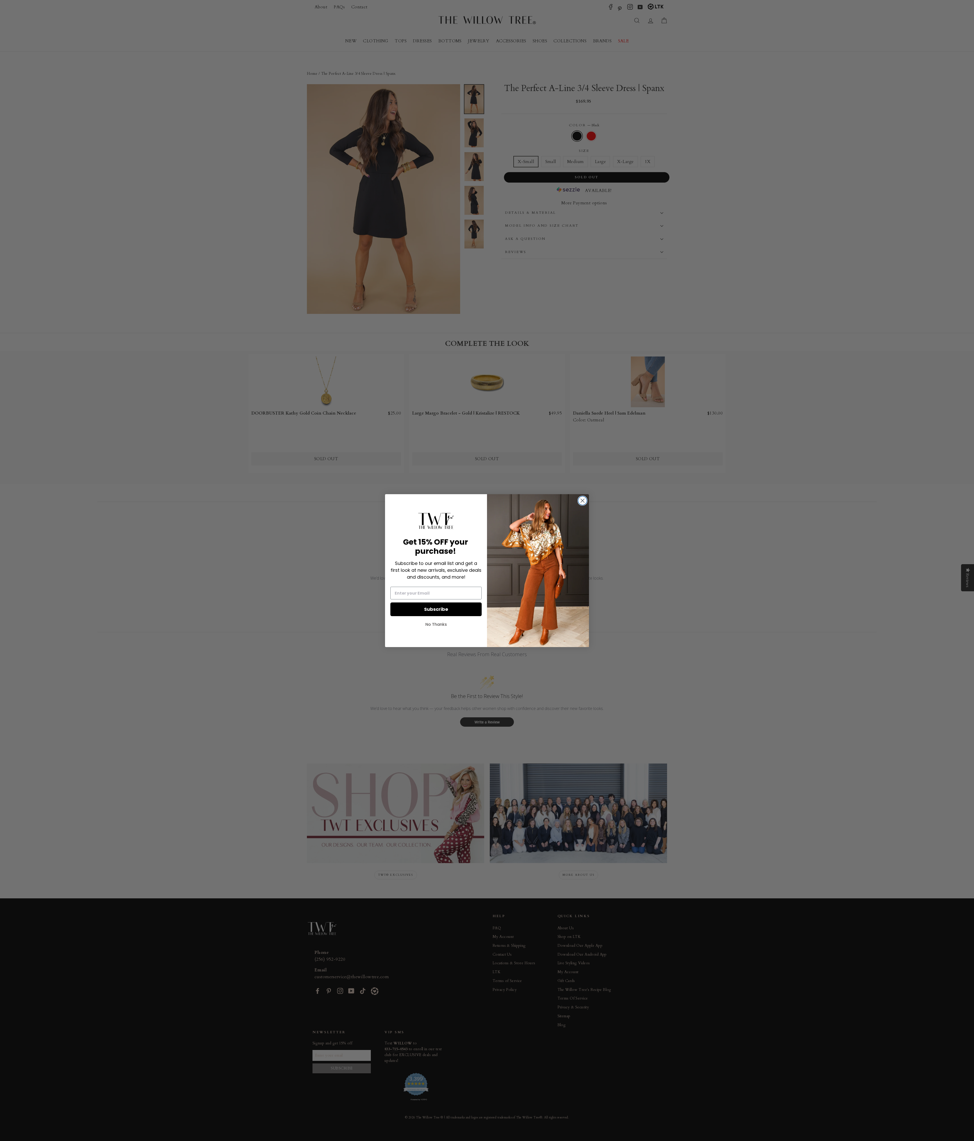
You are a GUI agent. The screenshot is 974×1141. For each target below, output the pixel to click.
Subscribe (436, 609)
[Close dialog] (582, 500)
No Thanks (436, 624)
